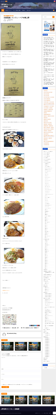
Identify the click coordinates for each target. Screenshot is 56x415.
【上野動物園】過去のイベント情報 (49, 272)
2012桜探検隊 (47, 345)
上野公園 (45, 109)
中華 (45, 112)
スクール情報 (45, 157)
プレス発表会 (46, 106)
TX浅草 (45, 90)
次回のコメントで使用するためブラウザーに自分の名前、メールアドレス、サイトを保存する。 (18, 384)
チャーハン (46, 188)
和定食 (45, 117)
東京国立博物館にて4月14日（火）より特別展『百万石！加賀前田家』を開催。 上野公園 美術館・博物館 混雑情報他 (49, 50)
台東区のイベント (46, 279)
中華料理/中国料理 (47, 114)
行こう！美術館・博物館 (16, 10)
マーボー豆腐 (46, 203)
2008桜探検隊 (47, 339)
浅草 (45, 255)
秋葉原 (50, 138)
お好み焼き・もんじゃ (48, 169)
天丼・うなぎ (46, 222)
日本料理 (51, 125)
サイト (3, 379)
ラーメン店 (46, 309)
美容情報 (45, 359)
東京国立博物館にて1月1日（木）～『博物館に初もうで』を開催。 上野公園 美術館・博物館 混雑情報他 (49, 79)
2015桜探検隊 (47, 350)
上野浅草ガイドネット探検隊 (10, 409)
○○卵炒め (46, 163)
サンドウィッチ (47, 177)
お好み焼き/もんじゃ (47, 299)
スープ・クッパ (47, 180)
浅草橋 (45, 130)
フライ (46, 200)
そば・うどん (46, 95)
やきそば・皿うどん (47, 205)
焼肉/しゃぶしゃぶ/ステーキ (48, 132)
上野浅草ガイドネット (8, 10)
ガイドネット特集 (46, 154)
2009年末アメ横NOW (48, 296)
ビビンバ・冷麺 (47, 197)
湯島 (45, 258)
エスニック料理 (47, 166)
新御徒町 (46, 125)
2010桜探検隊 (47, 342)
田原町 (46, 260)
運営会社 (23, 10)
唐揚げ (46, 220)
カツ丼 (46, 172)
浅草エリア (46, 283)
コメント (3, 357)
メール (3, 374)
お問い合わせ (29, 10)
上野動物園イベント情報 (47, 271)
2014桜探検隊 (47, 348)
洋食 (52, 127)
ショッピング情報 (47, 100)
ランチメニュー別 (46, 162)
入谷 (45, 246)
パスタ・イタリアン (47, 189)
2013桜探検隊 (47, 347)
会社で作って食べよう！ (47, 276)
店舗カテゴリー (46, 298)
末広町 (46, 252)
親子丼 (46, 234)
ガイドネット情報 (47, 98)
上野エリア (46, 287)
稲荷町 (45, 139)
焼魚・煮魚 (46, 231)
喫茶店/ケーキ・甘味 (47, 119)
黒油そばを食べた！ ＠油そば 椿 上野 (11, 327)
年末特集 (45, 292)
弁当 (45, 225)
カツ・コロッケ (46, 97)
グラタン (46, 175)
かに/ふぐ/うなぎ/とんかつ (48, 92)
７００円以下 (46, 144)
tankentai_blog (10, 19)
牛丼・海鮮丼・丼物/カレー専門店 (48, 136)
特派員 (8, 344)
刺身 (45, 217)
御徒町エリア (46, 289)
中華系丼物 (46, 211)
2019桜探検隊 (47, 356)
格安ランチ (45, 332)
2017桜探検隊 (47, 353)
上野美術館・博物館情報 (4, 344)
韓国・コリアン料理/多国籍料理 (48, 141)
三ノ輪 (46, 241)
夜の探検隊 (45, 286)
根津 (45, 254)
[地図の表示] (9, 319)
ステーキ (46, 183)
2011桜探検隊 (46, 344)
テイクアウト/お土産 (46, 159)
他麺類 (46, 214)
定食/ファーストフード (47, 122)
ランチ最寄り (45, 239)
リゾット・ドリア (47, 208)
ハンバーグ (46, 192)
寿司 (45, 223)
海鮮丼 (49, 130)
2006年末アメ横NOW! (48, 293)
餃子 (45, 237)
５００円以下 (46, 333)
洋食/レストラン (47, 320)
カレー (52, 97)
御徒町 (50, 124)
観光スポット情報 (46, 361)
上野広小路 (51, 109)
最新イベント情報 (47, 127)
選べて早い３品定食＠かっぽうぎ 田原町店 (29, 327)
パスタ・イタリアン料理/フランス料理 (49, 104)
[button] (52, 10)
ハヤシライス (46, 191)
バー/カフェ (46, 305)
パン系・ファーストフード (48, 194)
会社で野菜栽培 (46, 277)
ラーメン (52, 106)
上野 (45, 243)
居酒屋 (45, 124)
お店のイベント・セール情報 (47, 151)
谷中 (45, 266)
